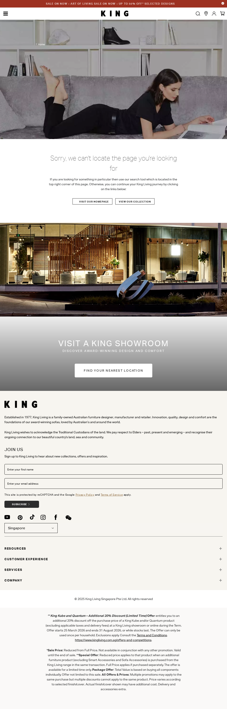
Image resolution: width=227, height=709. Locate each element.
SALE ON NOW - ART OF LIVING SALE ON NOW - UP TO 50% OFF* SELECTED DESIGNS (110, 3)
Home (41, 44)
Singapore (16, 528)
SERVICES (13, 569)
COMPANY (13, 580)
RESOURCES (15, 548)
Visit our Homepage (94, 201)
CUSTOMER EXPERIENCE (26, 559)
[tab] (113, 548)
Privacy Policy (85, 494)
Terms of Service (112, 494)
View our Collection (135, 201)
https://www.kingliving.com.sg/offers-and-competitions (113, 640)
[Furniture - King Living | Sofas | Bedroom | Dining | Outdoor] (114, 14)
